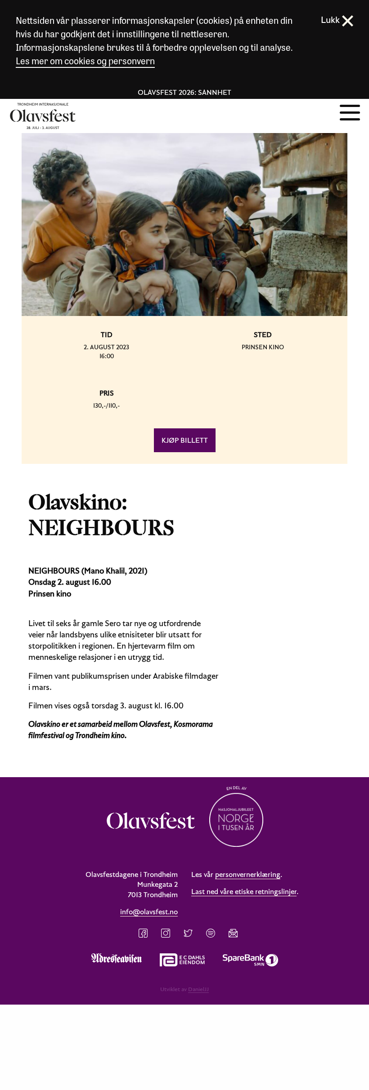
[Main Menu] (350, 111)
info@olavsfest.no (149, 911)
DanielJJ (198, 988)
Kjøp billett (185, 440)
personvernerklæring (247, 874)
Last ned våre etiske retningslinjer (244, 891)
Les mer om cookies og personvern (85, 60)
